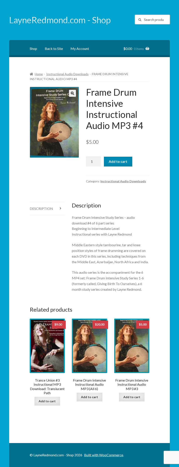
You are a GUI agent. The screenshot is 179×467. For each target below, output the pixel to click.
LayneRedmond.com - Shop (60, 20)
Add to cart (118, 161)
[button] (72, 93)
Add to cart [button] (47, 401)
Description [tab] (41, 208)
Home (39, 74)
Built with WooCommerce (103, 455)
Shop (33, 48)
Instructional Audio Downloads (67, 74)
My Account (80, 48)
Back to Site (54, 48)
